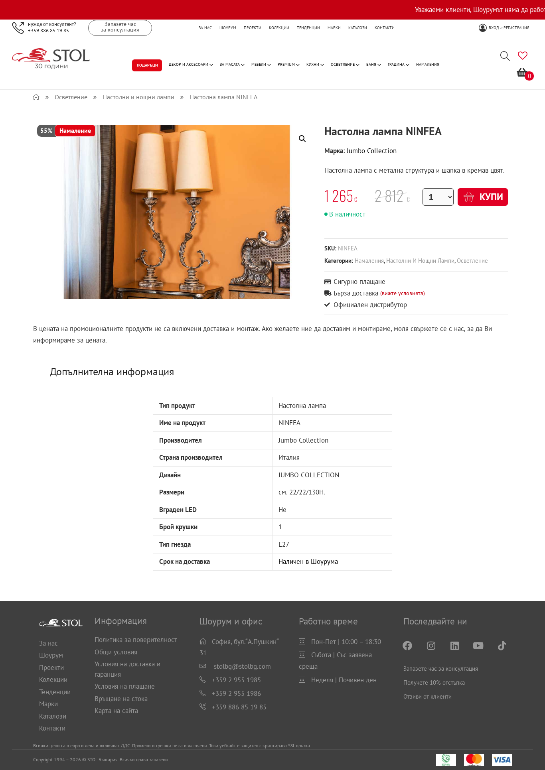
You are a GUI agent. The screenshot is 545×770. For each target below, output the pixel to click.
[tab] (112, 371)
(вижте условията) (402, 293)
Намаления (369, 260)
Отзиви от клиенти (427, 696)
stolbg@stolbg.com (242, 666)
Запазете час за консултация (440, 669)
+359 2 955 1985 (236, 679)
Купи (490, 197)
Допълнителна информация (112, 371)
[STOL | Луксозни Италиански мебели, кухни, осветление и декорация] (36, 97)
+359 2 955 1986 (236, 693)
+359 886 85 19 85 (48, 30)
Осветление (472, 260)
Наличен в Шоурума (308, 561)
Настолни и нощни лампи (420, 260)
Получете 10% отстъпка (434, 682)
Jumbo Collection (372, 150)
